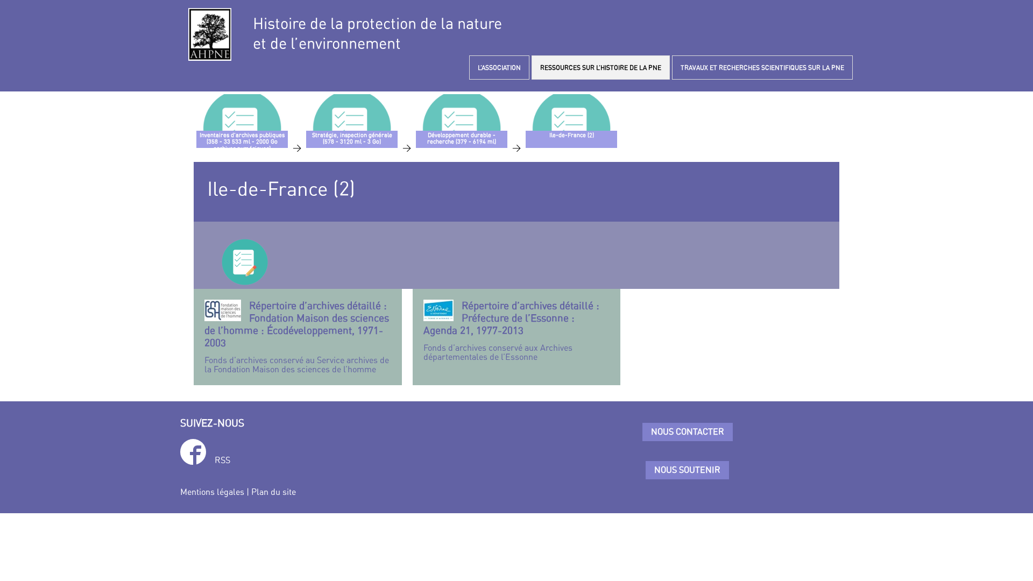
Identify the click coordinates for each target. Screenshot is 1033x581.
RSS (222, 460)
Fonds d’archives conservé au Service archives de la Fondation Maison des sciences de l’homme (296, 337)
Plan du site (273, 491)
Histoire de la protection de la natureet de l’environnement (377, 33)
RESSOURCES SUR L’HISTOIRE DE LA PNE (600, 67)
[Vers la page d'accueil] (209, 34)
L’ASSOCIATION (499, 67)
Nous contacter (687, 431)
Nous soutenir (687, 469)
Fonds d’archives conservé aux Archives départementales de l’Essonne (511, 331)
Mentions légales (212, 491)
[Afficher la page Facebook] (193, 454)
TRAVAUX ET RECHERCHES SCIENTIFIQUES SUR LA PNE (762, 67)
